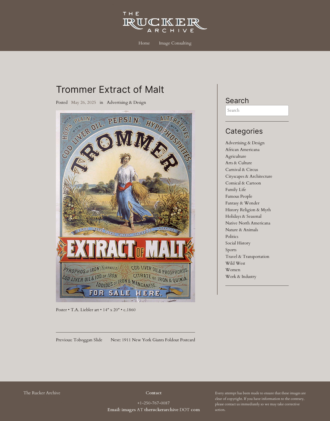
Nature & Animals (241, 230)
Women (232, 270)
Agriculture (235, 156)
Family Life (235, 190)
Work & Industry (240, 276)
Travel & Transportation (247, 256)
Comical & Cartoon (243, 183)
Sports (230, 250)
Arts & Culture (238, 163)
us (238, 404)
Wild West (235, 263)
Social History (238, 243)
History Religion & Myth (248, 210)
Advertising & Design (126, 102)
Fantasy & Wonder (242, 203)
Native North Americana (247, 223)
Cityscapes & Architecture (248, 176)
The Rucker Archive (41, 393)
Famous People (238, 196)
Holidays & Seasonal (243, 216)
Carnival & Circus (241, 170)
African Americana (242, 150)
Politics (231, 236)
